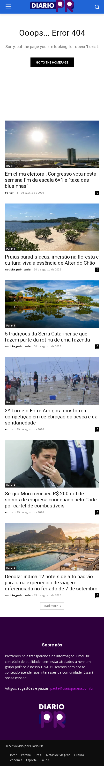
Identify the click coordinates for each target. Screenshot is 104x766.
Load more (50, 606)
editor (9, 192)
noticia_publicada (18, 269)
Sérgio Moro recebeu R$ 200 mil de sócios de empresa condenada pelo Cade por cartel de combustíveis (51, 500)
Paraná (10, 248)
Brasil (9, 165)
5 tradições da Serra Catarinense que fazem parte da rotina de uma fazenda (47, 337)
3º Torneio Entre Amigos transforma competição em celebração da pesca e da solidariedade (51, 417)
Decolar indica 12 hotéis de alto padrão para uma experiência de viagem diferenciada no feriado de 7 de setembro (51, 583)
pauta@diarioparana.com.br (72, 688)
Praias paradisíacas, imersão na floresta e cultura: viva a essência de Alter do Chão (52, 260)
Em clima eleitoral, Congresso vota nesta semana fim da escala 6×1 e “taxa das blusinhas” (50, 180)
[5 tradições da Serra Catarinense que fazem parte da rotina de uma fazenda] (52, 304)
